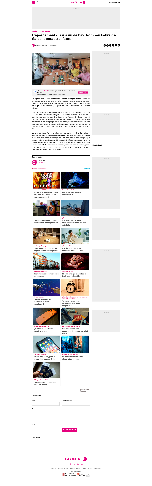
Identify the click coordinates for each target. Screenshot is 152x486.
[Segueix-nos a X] (74, 464)
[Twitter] (107, 45)
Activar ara (82, 92)
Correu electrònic (67, 400)
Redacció (38, 45)
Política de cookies (75, 468)
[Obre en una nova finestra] (69, 474)
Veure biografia (42, 162)
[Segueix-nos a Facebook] (70, 464)
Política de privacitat (63, 468)
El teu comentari (36, 409)
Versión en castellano (114, 2)
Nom (33, 400)
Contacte (89, 468)
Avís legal (53, 468)
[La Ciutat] (78, 2)
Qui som (83, 468)
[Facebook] (105, 45)
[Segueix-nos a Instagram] (78, 464)
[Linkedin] (110, 45)
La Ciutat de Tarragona (41, 31)
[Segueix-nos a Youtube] (81, 464)
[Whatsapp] (113, 45)
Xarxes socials (97, 468)
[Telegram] (116, 45)
